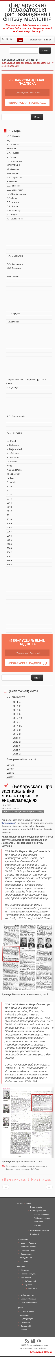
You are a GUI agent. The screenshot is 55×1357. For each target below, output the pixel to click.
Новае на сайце (36, 1207)
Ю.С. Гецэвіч (13, 136)
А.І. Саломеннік (14, 218)
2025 (15, 753)
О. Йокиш (11, 156)
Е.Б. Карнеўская (15, 189)
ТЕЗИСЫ (11, 148)
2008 (9, 527)
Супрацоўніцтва (27, 1318)
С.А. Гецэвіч (13, 152)
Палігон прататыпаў (38, 1210)
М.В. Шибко (12, 276)
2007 (9, 531)
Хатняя (19, 1203)
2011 (9, 515)
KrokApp (11, 477)
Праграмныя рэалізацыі (39, 1230)
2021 (15, 737)
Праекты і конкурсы (28, 1273)
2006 (9, 535)
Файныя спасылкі (27, 1295)
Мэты (23, 1243)
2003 (9, 548)
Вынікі (28, 1203)
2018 (9, 486)
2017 (9, 490)
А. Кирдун (12, 214)
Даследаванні (22, 1239)
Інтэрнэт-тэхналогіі (41, 1214)
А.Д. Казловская (15, 263)
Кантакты (24, 1329)
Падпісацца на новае (29, 1302)
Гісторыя (24, 1261)
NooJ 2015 (32, 1288)
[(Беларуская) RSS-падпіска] (4, 39)
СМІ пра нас (13, 696)
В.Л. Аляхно (13, 202)
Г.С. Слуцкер (13, 313)
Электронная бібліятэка (19, 759)
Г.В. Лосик (12, 197)
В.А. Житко (12, 206)
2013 (9, 506)
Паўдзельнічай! (31, 1281)
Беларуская (8, 822)
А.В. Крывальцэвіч (16, 416)
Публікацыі (34, 1234)
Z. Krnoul (11, 440)
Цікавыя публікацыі (28, 1298)
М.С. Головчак (14, 268)
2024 (15, 749)
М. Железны (13, 169)
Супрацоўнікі (26, 1326)
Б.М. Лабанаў (13, 210)
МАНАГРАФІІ (13, 164)
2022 (15, 741)
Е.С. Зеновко (13, 185)
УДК (9, 140)
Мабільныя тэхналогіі (42, 1218)
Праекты (32, 1243)
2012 (9, 510)
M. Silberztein (13, 473)
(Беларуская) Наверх (40, 1351)
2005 (9, 539)
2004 (9, 543)
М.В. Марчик (13, 173)
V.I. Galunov (13, 453)
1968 (9, 564)
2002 (9, 552)
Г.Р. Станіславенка (16, 193)
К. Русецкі (12, 181)
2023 (15, 745)
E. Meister (12, 482)
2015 (9, 498)
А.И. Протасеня (14, 432)
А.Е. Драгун (12, 387)
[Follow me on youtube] (11, 39)
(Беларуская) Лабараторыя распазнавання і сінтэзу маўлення (27, 11)
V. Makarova (13, 445)
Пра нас (20, 1307)
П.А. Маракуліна (15, 255)
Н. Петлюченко (14, 160)
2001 (9, 556)
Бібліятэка (25, 1270)
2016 (9, 494)
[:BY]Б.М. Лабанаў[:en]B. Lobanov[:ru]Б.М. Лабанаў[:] (23, 811)
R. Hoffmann (13, 457)
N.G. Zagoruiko (14, 469)
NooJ (9, 465)
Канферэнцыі (26, 1277)
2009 (9, 523)
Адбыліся (28, 1284)
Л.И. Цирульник (14, 177)
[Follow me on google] (8, 39)
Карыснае (21, 1266)
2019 (15, 733)
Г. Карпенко (13, 321)
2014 (9, 502)
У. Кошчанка (13, 144)
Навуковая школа (28, 1250)
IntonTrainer (38, 1221)
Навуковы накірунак (28, 1246)
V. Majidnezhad (14, 449)
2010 (9, 519)
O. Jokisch (12, 461)
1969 (9, 560)
